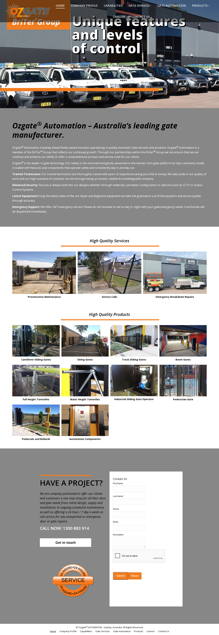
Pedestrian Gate (183, 399)
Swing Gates (85, 359)
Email (115, 522)
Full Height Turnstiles (36, 399)
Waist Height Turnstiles (85, 399)
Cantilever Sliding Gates (36, 359)
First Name (118, 483)
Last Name (118, 496)
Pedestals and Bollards (36, 439)
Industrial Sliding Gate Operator (134, 399)
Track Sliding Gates (134, 359)
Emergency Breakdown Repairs (175, 296)
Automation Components (85, 439)
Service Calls (109, 296)
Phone (116, 509)
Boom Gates (183, 359)
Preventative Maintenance (44, 296)
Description (118, 535)
